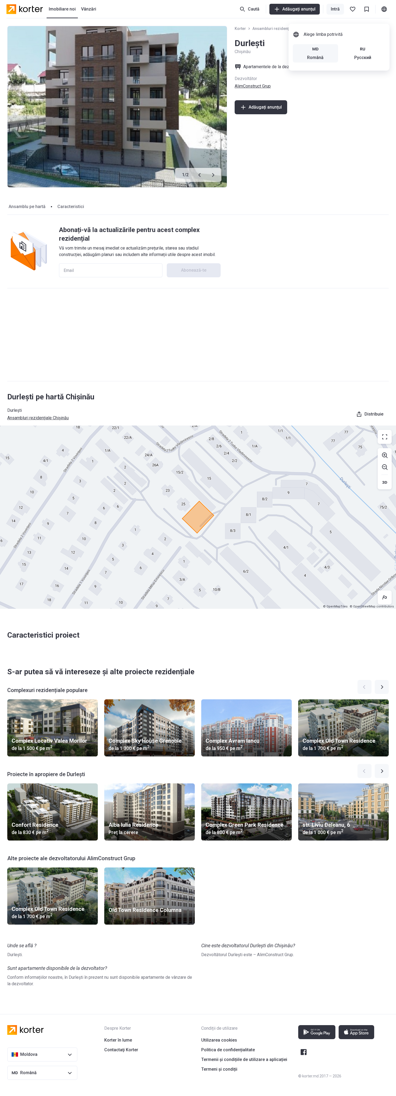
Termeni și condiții (219, 1069)
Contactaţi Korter (121, 1049)
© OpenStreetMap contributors (372, 606)
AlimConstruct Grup (253, 86)
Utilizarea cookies (219, 1040)
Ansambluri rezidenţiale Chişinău (281, 28)
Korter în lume (118, 1040)
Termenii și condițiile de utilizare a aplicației (244, 1059)
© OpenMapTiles (335, 606)
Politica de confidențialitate (228, 1049)
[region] (198, 517)
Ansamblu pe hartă (27, 206)
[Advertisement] (198, 334)
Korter (240, 28)
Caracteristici (70, 206)
